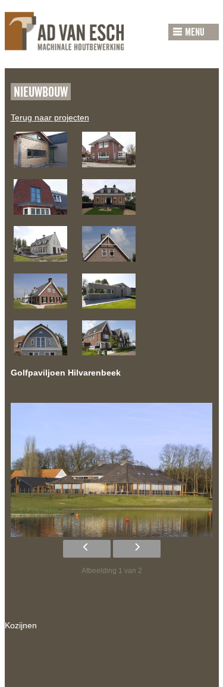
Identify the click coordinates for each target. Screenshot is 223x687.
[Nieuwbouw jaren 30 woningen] (109, 360)
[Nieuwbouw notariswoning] (109, 172)
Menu (195, 32)
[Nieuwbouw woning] (40, 172)
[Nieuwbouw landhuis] (40, 267)
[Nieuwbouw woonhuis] (109, 314)
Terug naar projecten (50, 117)
